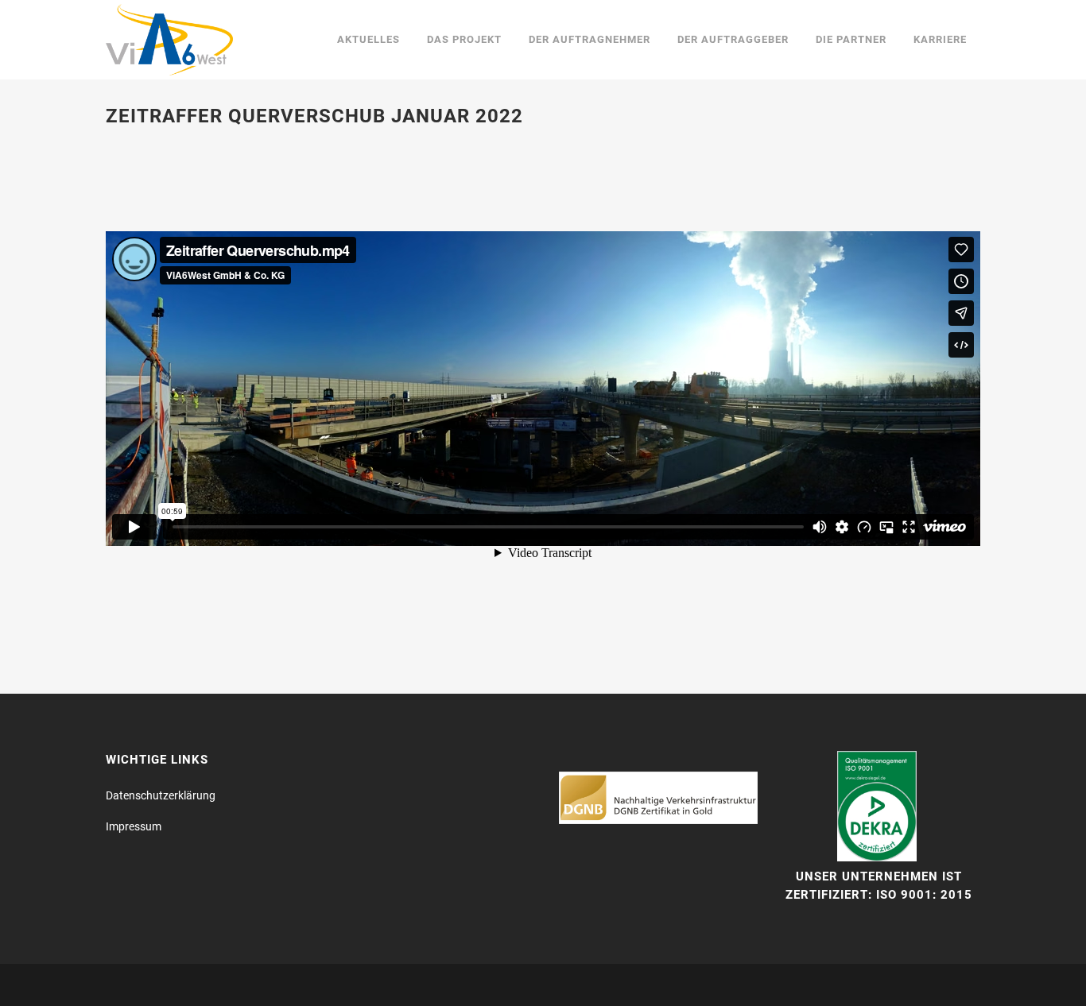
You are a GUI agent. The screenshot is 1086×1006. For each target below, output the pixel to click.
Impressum (133, 826)
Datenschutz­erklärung (160, 795)
